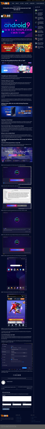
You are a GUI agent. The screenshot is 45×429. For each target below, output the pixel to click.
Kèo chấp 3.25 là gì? (40, 10)
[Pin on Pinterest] (18, 375)
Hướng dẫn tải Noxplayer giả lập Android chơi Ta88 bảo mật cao (40, 27)
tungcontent (21, 12)
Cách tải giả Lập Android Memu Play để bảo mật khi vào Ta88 (40, 14)
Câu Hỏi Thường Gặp (40, 3)
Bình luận (4, 395)
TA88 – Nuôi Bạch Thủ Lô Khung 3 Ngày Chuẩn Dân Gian (40, 39)
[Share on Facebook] (13, 375)
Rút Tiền (21, 3)
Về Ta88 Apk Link (29, 0)
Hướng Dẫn (32, 3)
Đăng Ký (17, 3)
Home (13, 3)
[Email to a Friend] (17, 375)
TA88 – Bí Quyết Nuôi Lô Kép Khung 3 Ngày (41, 47)
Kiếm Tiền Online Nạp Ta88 (36, 421)
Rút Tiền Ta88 (19, 420)
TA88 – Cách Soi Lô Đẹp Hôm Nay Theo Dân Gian (41, 35)
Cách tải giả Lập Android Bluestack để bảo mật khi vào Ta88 (41, 18)
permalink (24, 378)
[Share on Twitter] (15, 375)
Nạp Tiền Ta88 (19, 418)
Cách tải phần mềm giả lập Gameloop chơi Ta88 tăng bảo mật (41, 23)
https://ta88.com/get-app (24, 328)
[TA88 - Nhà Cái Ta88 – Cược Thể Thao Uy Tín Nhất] (5, 3)
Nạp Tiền (26, 3)
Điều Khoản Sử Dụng (37, 0)
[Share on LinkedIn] (20, 375)
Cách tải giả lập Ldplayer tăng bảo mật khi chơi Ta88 (40, 31)
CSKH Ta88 (33, 0)
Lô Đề (32, 418)
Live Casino (33, 420)
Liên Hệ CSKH (19, 421)
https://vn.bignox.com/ (26, 144)
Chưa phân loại (18, 6)
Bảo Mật (14, 6)
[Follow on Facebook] (41, 0)
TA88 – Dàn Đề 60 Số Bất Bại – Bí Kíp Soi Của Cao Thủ (40, 43)
